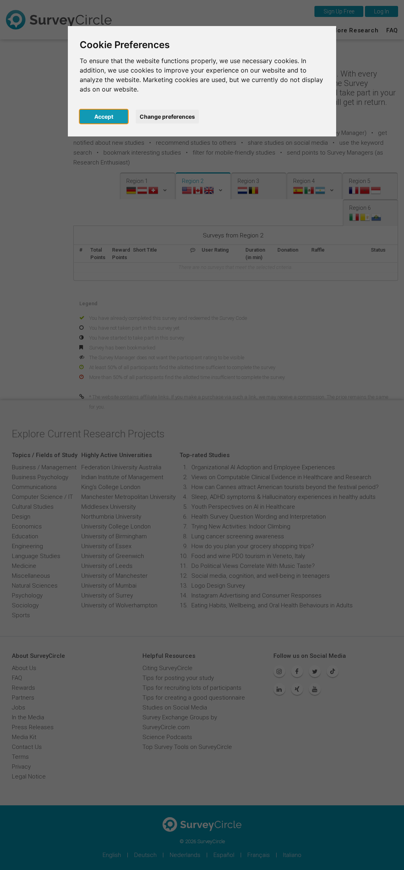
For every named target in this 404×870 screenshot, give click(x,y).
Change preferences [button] (167, 116)
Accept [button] (104, 116)
